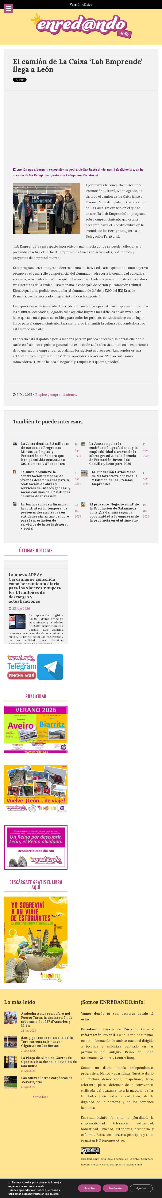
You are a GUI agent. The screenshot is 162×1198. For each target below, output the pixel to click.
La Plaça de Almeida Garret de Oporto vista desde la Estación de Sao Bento (49, 1062)
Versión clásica (81, 5)
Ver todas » (41, 1097)
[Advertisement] (81, 128)
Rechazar (115, 1188)
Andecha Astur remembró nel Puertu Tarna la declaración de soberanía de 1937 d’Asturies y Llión (47, 1020)
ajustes (54, 1194)
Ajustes (141, 1188)
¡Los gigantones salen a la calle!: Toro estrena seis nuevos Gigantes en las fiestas (47, 1042)
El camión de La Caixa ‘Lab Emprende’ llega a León (77, 65)
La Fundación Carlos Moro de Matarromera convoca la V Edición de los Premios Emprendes (115, 478)
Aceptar (89, 1188)
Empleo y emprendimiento (55, 395)
